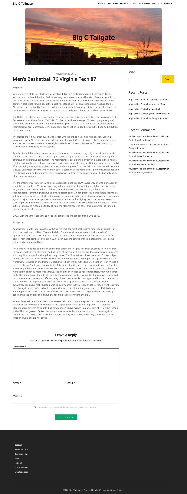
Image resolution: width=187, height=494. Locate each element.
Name (17, 382)
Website (17, 395)
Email (71, 382)
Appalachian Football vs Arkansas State (147, 104)
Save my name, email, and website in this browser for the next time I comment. (67, 407)
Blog (100, 3)
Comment (19, 346)
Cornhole (166, 3)
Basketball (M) (21, 449)
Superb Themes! (117, 490)
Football (18, 462)
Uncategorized (21, 472)
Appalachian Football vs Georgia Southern (148, 99)
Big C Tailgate (23, 3)
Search (132, 72)
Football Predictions (144, 3)
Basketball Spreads (118, 3)
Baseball (18, 445)
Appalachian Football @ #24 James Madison (149, 113)
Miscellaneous (21, 467)
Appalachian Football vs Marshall (144, 109)
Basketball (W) (21, 454)
